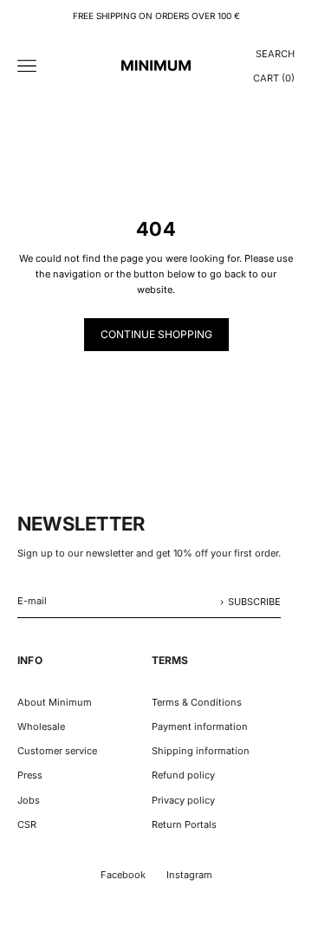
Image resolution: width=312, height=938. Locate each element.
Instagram (189, 875)
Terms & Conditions (197, 702)
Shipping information (201, 751)
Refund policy (183, 775)
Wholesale (41, 726)
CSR (26, 824)
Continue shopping (156, 334)
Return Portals (184, 824)
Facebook (123, 875)
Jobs (28, 800)
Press (29, 775)
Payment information (200, 726)
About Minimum (54, 702)
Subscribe (254, 602)
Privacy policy (183, 800)
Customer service (57, 751)
